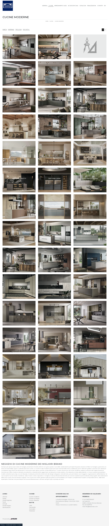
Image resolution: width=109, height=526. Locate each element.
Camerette (32, 507)
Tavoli (4, 502)
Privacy (3, 524)
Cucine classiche (34, 500)
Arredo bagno (7, 505)
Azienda (44, 5)
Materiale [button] (11, 29)
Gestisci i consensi (17, 524)
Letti (30, 505)
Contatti (100, 5)
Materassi (32, 511)
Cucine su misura (34, 498)
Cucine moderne (34, 496)
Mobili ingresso (7, 500)
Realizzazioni (91, 5)
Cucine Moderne (59, 21)
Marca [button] (5, 29)
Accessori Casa (73, 5)
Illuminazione (6, 507)
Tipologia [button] (18, 29)
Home (46, 21)
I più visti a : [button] (26, 29)
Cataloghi (82, 5)
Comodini (32, 509)
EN (105, 5)
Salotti (4, 498)
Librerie (5, 496)
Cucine (51, 5)
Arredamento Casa (60, 5)
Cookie (8, 524)
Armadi (5, 504)
